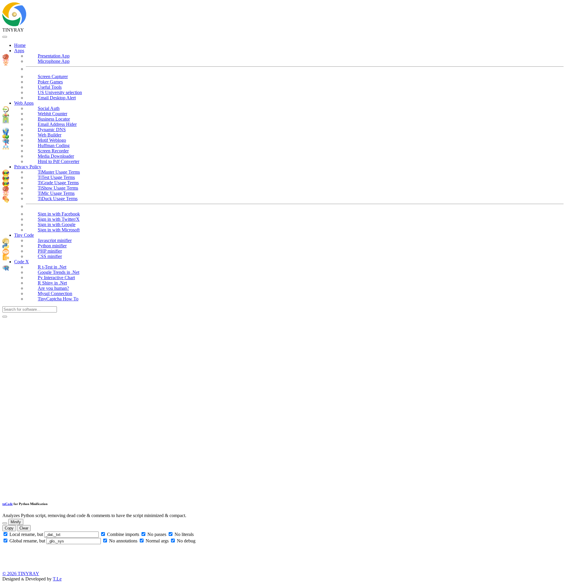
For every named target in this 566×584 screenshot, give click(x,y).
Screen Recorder (53, 150)
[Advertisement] (46, 406)
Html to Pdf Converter (58, 161)
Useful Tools (50, 87)
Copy (9, 528)
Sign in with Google (56, 224)
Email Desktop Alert (57, 97)
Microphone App (54, 61)
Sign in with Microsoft (59, 229)
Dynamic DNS (52, 129)
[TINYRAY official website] (14, 24)
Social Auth (49, 108)
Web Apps (24, 103)
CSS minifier (50, 256)
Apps (19, 50)
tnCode (7, 504)
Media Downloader (56, 156)
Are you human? (53, 288)
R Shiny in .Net (52, 282)
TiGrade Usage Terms (58, 182)
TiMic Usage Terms (56, 193)
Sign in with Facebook (59, 213)
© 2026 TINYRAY (20, 573)
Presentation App (54, 55)
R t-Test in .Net (52, 266)
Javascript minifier (55, 240)
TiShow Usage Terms (58, 187)
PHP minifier (50, 251)
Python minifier (52, 245)
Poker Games (50, 81)
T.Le (57, 578)
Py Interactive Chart (56, 277)
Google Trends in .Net (58, 272)
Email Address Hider (57, 124)
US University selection (60, 92)
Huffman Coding (54, 145)
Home (20, 45)
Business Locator (54, 118)
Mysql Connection (55, 293)
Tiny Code (24, 235)
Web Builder (49, 134)
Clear (23, 528)
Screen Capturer (53, 76)
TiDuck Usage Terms (58, 198)
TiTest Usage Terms (56, 177)
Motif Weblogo (52, 140)
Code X (21, 261)
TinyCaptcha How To (58, 298)
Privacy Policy (27, 166)
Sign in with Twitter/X (59, 219)
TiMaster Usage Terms (59, 172)
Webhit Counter (52, 113)
